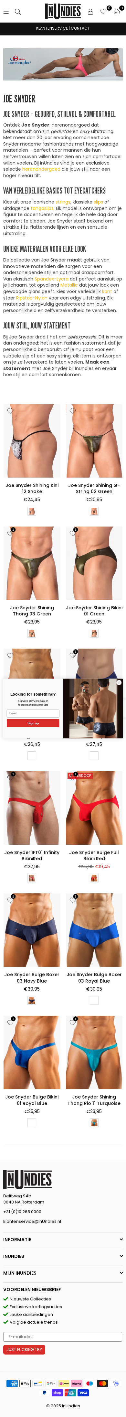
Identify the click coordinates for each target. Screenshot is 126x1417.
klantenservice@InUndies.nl (32, 1221)
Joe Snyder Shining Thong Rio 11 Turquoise (94, 1100)
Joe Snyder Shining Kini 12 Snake (31, 488)
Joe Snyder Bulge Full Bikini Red (94, 855)
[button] (116, 11)
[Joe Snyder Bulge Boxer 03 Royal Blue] (94, 930)
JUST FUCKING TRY (24, 1349)
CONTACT (80, 28)
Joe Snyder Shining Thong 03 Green (32, 610)
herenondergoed (41, 169)
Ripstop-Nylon (31, 298)
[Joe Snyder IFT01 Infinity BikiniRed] (32, 807)
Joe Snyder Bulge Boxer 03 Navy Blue (31, 977)
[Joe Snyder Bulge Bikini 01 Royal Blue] (32, 1052)
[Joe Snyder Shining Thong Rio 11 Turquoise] (94, 1052)
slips (98, 202)
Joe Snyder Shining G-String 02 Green (94, 488)
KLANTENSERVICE (52, 28)
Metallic (69, 285)
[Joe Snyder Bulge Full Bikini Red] (94, 807)
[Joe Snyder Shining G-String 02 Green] (94, 441)
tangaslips (42, 208)
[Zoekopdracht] (18, 11)
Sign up (33, 723)
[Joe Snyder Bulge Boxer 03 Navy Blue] (32, 930)
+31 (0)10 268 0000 (22, 1212)
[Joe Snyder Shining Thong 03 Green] (32, 563)
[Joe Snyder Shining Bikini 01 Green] (94, 563)
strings (63, 202)
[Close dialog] (119, 682)
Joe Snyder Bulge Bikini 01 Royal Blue (31, 1100)
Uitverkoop (80, 775)
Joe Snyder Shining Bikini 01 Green (94, 610)
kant (107, 291)
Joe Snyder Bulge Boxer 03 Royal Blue (94, 977)
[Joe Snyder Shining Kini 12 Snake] (32, 441)
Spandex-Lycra (51, 279)
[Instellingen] (90, 11)
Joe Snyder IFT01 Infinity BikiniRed (31, 855)
